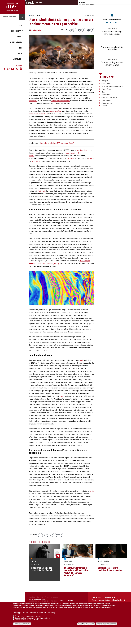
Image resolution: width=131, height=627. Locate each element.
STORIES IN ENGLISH (16, 42)
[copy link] (70, 30)
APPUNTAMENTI (18, 59)
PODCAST (20, 36)
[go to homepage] (12, 7)
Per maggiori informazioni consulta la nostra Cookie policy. (34, 613)
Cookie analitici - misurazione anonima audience (32, 618)
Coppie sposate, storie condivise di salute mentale (110, 569)
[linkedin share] (88, 30)
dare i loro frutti (55, 111)
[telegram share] (79, 30)
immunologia (106, 100)
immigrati (105, 81)
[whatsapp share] (74, 30)
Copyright (40, 597)
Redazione (32, 597)
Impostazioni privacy (65, 600)
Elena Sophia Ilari (35, 30)
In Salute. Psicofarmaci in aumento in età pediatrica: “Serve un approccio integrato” (76, 571)
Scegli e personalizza (22, 624)
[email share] (92, 30)
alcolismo (70, 158)
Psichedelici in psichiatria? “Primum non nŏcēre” (56, 143)
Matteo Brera (106, 89)
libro (103, 92)
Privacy (47, 597)
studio (82, 360)
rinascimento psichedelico (38, 114)
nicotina (91, 158)
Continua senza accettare (106, 624)
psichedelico (82, 150)
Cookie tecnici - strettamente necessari (29, 616)
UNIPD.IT (20, 53)
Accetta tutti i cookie (86, 624)
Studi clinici (41, 191)
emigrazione (106, 83)
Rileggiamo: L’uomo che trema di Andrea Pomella (42, 569)
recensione (106, 95)
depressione (36, 161)
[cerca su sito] (22, 17)
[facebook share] (83, 30)
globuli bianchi (107, 103)
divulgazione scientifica (110, 97)
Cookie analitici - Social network (26, 620)
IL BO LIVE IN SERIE (17, 31)
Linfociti (104, 106)
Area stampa (54, 597)
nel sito (91, 491)
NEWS (21, 25)
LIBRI (21, 48)
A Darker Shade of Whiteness (112, 86)
